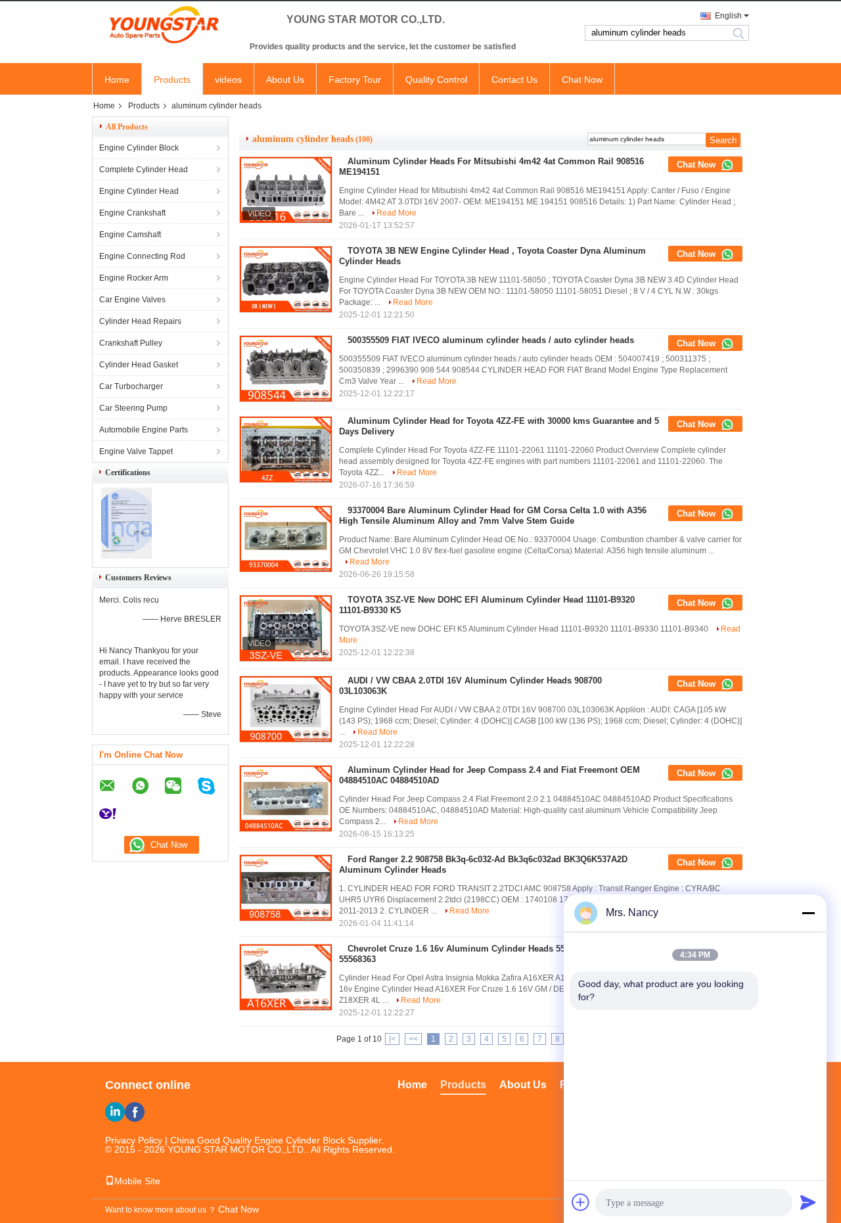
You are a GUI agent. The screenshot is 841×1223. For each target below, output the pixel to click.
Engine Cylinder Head (139, 191)
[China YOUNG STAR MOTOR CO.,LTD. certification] (126, 556)
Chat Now (582, 79)
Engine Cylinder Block (139, 147)
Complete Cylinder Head (143, 169)
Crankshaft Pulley (130, 343)
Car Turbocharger (131, 386)
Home (116, 79)
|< (392, 1039)
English (728, 15)
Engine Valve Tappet (136, 451)
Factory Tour (355, 79)
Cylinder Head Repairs (140, 321)
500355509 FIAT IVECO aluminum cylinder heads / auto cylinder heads (491, 340)
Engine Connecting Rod (142, 256)
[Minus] (808, 913)
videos (228, 79)
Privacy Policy (133, 1140)
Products (172, 79)
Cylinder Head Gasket (138, 364)
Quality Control (436, 79)
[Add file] (581, 1202)
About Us (285, 79)
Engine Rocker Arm (133, 278)
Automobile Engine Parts (143, 429)
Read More (396, 213)
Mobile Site (137, 1181)
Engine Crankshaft (132, 213)
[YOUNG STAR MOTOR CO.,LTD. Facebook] (135, 1111)
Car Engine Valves (132, 299)
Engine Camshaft (130, 234)
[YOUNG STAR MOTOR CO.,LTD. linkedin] (115, 1111)
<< (413, 1039)
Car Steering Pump (133, 408)
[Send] (808, 1202)
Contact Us (514, 79)
